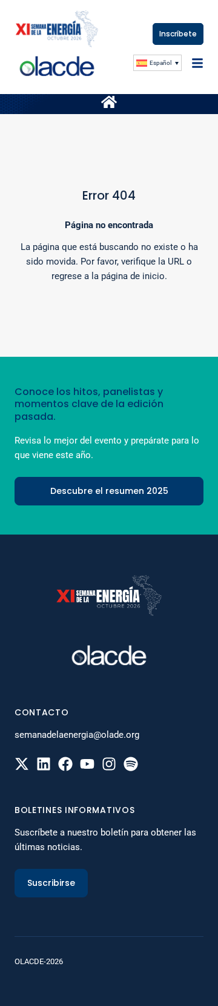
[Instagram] (109, 764)
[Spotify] (131, 764)
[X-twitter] (22, 764)
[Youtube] (87, 764)
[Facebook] (65, 764)
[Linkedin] (43, 764)
